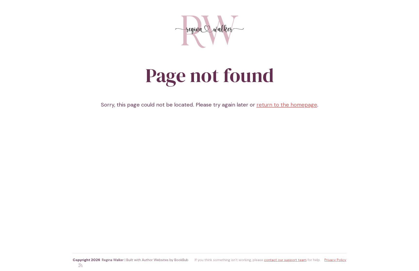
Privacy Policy (335, 260)
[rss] (80, 265)
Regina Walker (113, 260)
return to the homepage (287, 104)
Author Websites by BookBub (165, 260)
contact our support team (285, 260)
